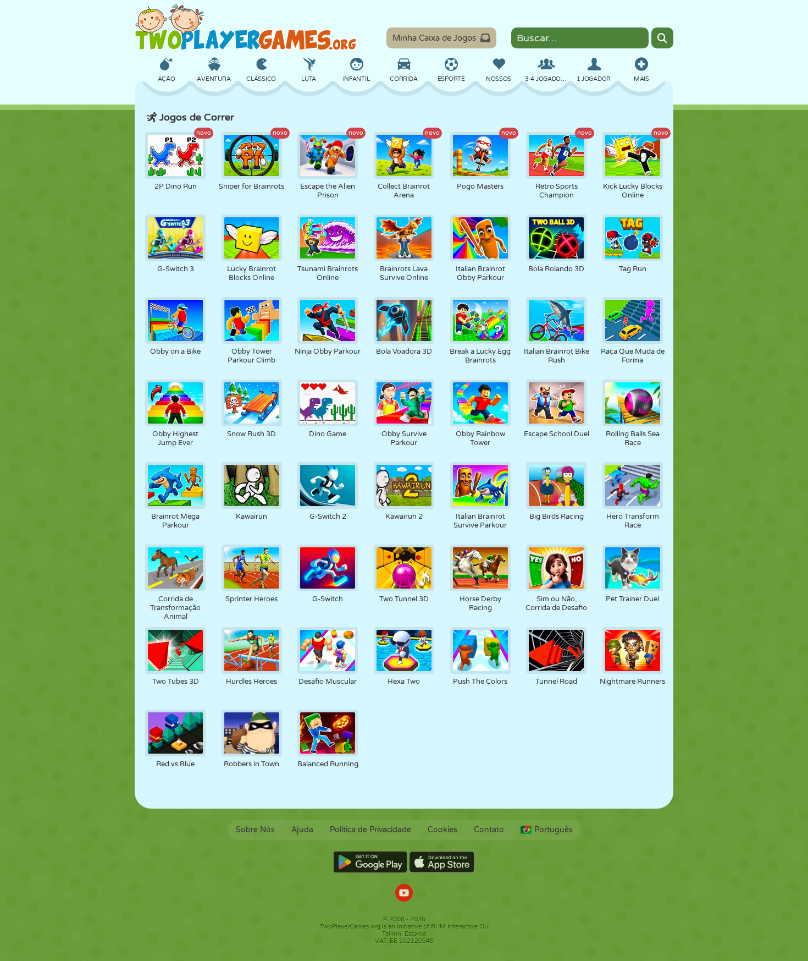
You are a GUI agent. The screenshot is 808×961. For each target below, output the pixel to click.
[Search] (662, 38)
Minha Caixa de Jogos (434, 38)
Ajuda (302, 829)
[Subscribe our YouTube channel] (404, 894)
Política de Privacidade (370, 829)
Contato (489, 829)
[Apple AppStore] (442, 862)
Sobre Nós (255, 829)
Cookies (442, 829)
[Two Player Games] (246, 27)
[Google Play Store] (370, 862)
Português (553, 829)
